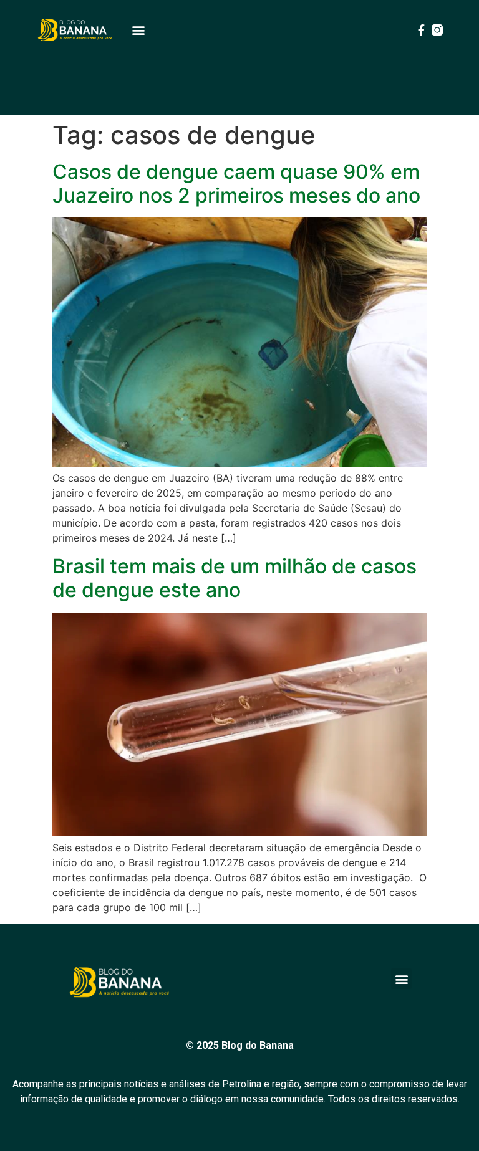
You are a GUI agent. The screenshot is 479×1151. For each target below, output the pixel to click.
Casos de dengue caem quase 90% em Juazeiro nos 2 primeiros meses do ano (236, 184)
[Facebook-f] (421, 30)
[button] (138, 30)
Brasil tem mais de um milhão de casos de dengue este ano (234, 578)
